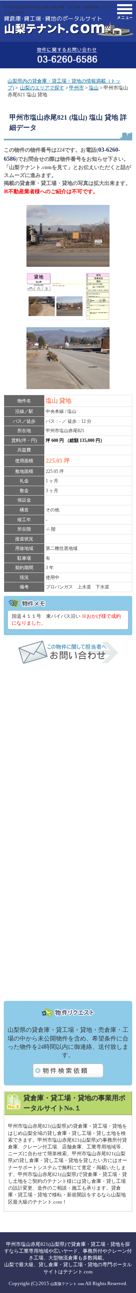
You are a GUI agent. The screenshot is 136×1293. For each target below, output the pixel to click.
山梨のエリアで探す (42, 88)
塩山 (94, 88)
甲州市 (76, 88)
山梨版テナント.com (67, 1284)
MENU (124, 11)
